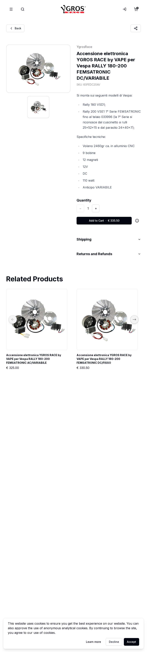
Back (18, 28)
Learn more (93, 641)
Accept (131, 641)
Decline (114, 641)
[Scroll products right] (134, 319)
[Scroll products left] (12, 319)
